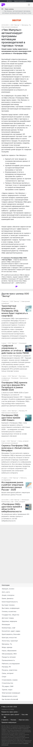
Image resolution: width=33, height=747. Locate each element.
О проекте (4, 720)
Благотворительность (10, 602)
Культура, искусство (9, 637)
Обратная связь (24, 720)
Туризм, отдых (7, 690)
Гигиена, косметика (9, 611)
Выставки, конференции (10, 608)
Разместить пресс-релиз (9, 712)
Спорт (4, 676)
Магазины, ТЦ (26, 25)
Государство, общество (10, 615)
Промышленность (8, 660)
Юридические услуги (9, 696)
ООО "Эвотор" (15, 25)
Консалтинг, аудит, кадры (11, 631)
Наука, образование (9, 650)
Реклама (13, 720)
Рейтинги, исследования (11, 663)
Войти (10, 1)
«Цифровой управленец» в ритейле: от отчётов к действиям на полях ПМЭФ (15, 349)
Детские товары (8, 618)
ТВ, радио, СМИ (7, 686)
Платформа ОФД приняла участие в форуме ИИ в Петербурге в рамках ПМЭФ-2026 (14, 386)
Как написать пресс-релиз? (10, 714)
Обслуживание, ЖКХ (9, 654)
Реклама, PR (23, 410)
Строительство (7, 683)
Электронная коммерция (9, 27)
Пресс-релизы (9, 9)
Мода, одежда (7, 647)
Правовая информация (8, 722)
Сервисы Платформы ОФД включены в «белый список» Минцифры (15, 448)
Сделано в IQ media (7, 709)
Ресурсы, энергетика (9, 670)
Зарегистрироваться (20, 1)
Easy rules (25, 714)
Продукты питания (9, 657)
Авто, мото (6, 592)
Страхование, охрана (9, 680)
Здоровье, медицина (9, 621)
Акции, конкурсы (8, 595)
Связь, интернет (23, 441)
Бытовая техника (8, 605)
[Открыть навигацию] (29, 4)
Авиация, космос (8, 589)
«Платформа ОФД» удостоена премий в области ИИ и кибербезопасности (11, 508)
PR (2, 9)
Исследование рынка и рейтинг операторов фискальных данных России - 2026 (12, 486)
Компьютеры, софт (7, 501)
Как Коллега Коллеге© (10, 699)
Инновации (22, 343)
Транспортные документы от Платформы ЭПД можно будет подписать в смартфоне (14, 311)
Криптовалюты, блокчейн (11, 634)
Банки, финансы (7, 598)
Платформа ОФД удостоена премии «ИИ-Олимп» (10, 417)
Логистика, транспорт (10, 641)
